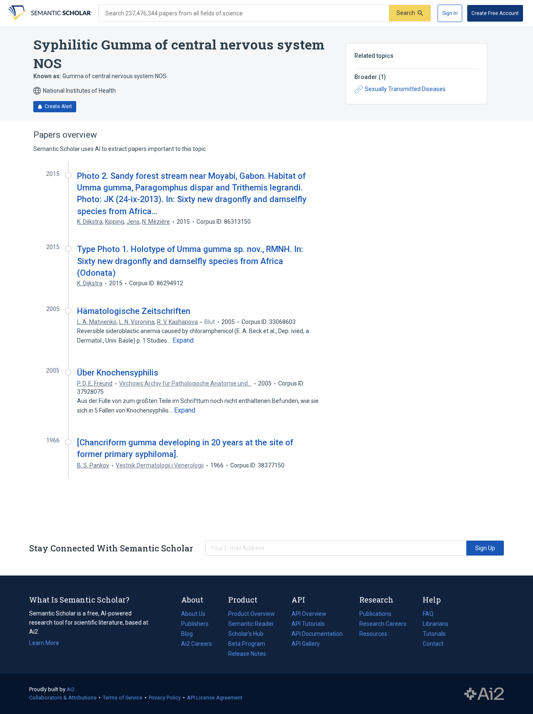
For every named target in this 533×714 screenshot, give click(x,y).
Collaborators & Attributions (63, 697)
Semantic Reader (251, 623)
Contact (433, 643)
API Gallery (305, 643)
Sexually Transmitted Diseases (405, 89)
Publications (375, 614)
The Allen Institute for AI (484, 694)
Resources (373, 634)
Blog (190, 634)
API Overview (308, 613)
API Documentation (317, 634)
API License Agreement (214, 697)
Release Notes (247, 653)
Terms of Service (122, 697)
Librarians (435, 623)
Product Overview (251, 613)
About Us (193, 613)
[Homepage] (48, 13)
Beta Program (246, 643)
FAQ (428, 613)
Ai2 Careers (196, 644)
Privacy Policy (165, 697)
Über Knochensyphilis (117, 373)
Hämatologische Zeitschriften (133, 311)
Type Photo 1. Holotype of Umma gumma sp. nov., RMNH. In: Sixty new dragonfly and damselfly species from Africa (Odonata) (190, 260)
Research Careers (382, 624)
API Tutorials (308, 623)
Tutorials (434, 633)
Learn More (44, 643)
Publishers (195, 623)
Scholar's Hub (246, 633)
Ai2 (71, 689)
